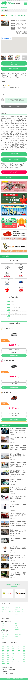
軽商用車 (12, 316)
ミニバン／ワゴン (14, 310)
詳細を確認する (14, 355)
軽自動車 (12, 301)
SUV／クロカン (13, 313)
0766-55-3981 (14, 63)
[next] (26, 593)
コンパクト (12, 304)
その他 (11, 318)
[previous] (1, 593)
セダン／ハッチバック (15, 307)
